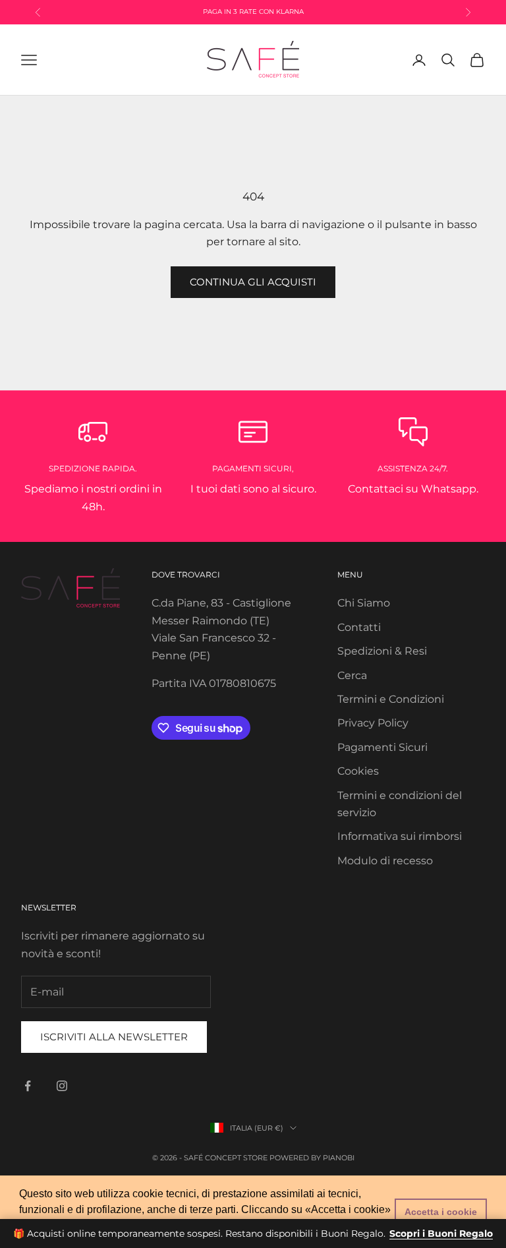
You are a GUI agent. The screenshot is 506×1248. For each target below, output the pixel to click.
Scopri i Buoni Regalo (441, 1233)
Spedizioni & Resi (382, 651)
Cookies (358, 771)
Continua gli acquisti (253, 282)
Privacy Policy (372, 723)
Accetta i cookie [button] (441, 1211)
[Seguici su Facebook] (27, 1085)
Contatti (359, 627)
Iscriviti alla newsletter (114, 1036)
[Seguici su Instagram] (62, 1085)
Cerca (352, 675)
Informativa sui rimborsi (399, 836)
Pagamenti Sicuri (382, 747)
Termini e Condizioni (390, 699)
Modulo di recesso (385, 860)
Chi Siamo (363, 603)
